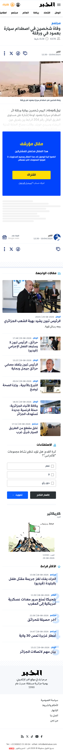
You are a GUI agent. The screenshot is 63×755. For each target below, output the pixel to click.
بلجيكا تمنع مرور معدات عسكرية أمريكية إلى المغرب (32, 601)
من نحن (54, 720)
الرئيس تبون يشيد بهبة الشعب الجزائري (32, 321)
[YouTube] (36, 736)
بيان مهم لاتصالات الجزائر (38, 652)
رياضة (36, 13)
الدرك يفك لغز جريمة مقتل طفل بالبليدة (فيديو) (32, 581)
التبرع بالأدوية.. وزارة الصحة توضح (20, 387)
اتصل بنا (54, 715)
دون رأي (46, 483)
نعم (47, 466)
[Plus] (4, 53)
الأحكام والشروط (50, 705)
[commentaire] (25, 53)
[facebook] (18, 53)
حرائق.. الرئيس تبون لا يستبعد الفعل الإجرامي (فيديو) (23, 346)
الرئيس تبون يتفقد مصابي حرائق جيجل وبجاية (21, 367)
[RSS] (22, 736)
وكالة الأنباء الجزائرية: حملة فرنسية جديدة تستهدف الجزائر (24, 410)
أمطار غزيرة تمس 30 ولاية (37, 635)
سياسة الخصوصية (49, 700)
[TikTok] (32, 736)
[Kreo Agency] (12, 749)
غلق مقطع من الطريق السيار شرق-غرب (23, 430)
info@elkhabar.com (48, 745)
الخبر (58, 52)
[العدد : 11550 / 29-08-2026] (31, 537)
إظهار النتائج (43, 495)
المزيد (59, 517)
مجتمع (14, 13)
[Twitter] (27, 736)
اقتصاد (47, 13)
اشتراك (31, 175)
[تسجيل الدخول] (18, 5)
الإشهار (54, 710)
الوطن (58, 13)
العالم (25, 13)
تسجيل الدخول (25, 183)
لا (49, 474)
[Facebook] (41, 736)
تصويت (19, 495)
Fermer (59, 4)
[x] (11, 53)
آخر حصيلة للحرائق (42, 620)
